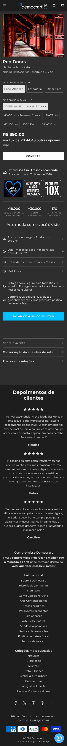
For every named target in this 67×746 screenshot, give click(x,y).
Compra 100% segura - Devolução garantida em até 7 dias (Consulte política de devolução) (35, 300)
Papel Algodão (13, 89)
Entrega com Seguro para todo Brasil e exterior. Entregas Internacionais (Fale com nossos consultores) (36, 286)
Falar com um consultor (33, 316)
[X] (24, 703)
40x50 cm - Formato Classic (22, 115)
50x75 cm (52, 115)
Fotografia (35, 89)
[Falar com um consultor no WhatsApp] (59, 738)
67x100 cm (11, 124)
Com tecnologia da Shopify (33, 741)
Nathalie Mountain (16, 67)
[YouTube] (51, 703)
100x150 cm (30, 124)
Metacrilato (54, 89)
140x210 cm (49, 124)
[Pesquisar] (54, 6)
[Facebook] (16, 703)
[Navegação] (4, 6)
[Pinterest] (42, 703)
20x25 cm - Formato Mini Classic (25, 106)
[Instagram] (33, 703)
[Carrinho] (62, 6)
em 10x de (31, 142)
